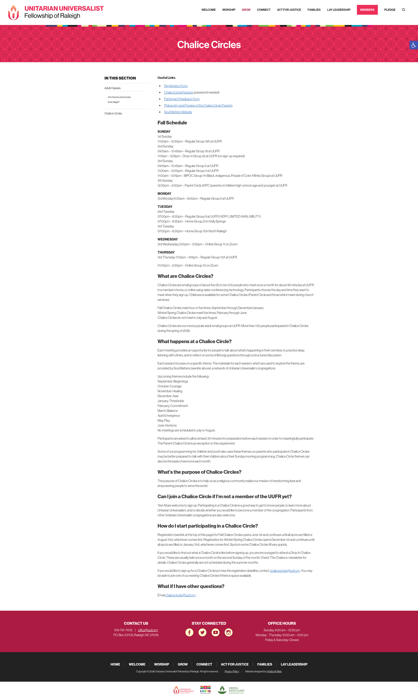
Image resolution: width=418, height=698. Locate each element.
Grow (246, 10)
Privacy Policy (232, 671)
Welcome (208, 10)
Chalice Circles (113, 113)
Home (115, 664)
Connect (264, 10)
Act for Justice (289, 10)
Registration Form (176, 86)
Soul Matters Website (178, 112)
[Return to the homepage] (56, 12)
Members (367, 10)
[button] (414, 45)
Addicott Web (274, 671)
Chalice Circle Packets (178, 92)
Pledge (389, 10)
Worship (228, 10)
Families (314, 10)
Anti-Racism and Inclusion (119, 97)
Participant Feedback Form (182, 99)
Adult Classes (112, 88)
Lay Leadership (338, 10)
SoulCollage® (114, 102)
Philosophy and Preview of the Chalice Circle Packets (198, 105)
